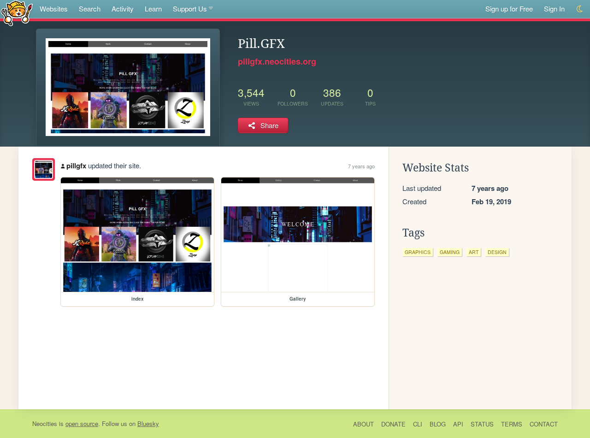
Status (482, 424)
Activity (123, 8)
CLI (417, 424)
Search (89, 8)
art (473, 252)
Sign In (554, 8)
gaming (450, 252)
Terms (511, 424)
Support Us (190, 8)
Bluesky (148, 423)
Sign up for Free (509, 8)
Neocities (44, 423)
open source (81, 423)
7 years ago (361, 166)
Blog (438, 424)
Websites (54, 8)
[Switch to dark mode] (580, 9)
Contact (544, 424)
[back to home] (17, 13)
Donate (393, 424)
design (497, 252)
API (458, 424)
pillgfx (76, 165)
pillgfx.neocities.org (277, 61)
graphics (418, 252)
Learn (153, 8)
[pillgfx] (43, 169)
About (363, 424)
